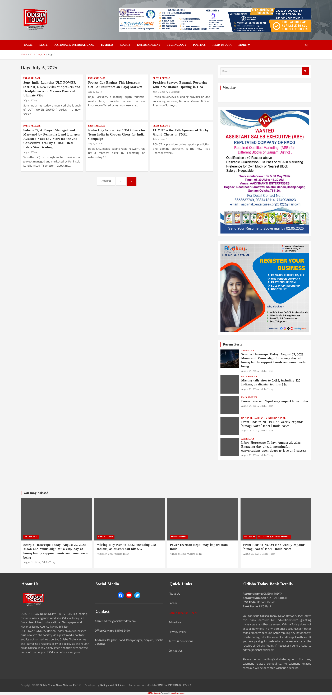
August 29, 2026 (249, 371)
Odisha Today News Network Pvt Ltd (60, 685)
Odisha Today (266, 371)
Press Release (31, 78)
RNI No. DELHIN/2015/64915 (174, 685)
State (43, 45)
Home (28, 45)
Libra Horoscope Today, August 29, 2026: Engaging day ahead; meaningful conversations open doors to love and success (273, 446)
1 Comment (174, 92)
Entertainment (148, 45)
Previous (106, 181)
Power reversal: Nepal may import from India (274, 401)
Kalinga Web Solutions (112, 685)
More (242, 45)
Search (305, 71)
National (246, 418)
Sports (125, 45)
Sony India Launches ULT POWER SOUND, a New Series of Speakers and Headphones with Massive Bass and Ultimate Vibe (51, 89)
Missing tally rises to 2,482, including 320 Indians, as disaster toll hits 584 (270, 382)
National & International (74, 45)
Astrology (248, 350)
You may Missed (35, 493)
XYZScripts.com (178, 693)
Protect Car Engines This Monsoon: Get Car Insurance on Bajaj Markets (115, 85)
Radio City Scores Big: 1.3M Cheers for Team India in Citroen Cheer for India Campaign (116, 134)
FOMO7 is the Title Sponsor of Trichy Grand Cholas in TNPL (181, 132)
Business (107, 45)
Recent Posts (232, 344)
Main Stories (249, 376)
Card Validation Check (183, 613)
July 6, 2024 (29, 100)
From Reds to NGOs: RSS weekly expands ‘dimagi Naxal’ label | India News (272, 424)
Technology (176, 45)
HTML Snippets (153, 693)
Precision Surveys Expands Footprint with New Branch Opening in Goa (180, 85)
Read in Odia (222, 45)
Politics (199, 45)
